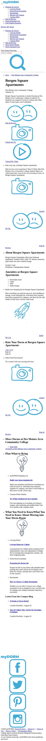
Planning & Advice (12, 7)
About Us (31, 729)
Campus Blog (15, 17)
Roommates (14, 13)
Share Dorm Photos (12, 45)
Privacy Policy (11, 731)
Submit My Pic (10, 142)
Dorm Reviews (20, 729)
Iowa (7, 75)
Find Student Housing (13, 23)
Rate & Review (10, 19)
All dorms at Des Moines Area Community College (23, 449)
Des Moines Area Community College (25, 75)
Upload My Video (11, 161)
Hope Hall (13, 447)
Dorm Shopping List (12, 21)
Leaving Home (15, 9)
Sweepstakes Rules (25, 731)
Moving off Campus (17, 15)
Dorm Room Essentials (18, 11)
